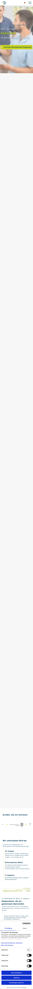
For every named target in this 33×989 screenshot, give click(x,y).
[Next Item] (26, 824)
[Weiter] (20, 34)
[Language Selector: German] (25, 3)
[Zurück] (13, 32)
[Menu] (30, 2)
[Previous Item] (7, 824)
